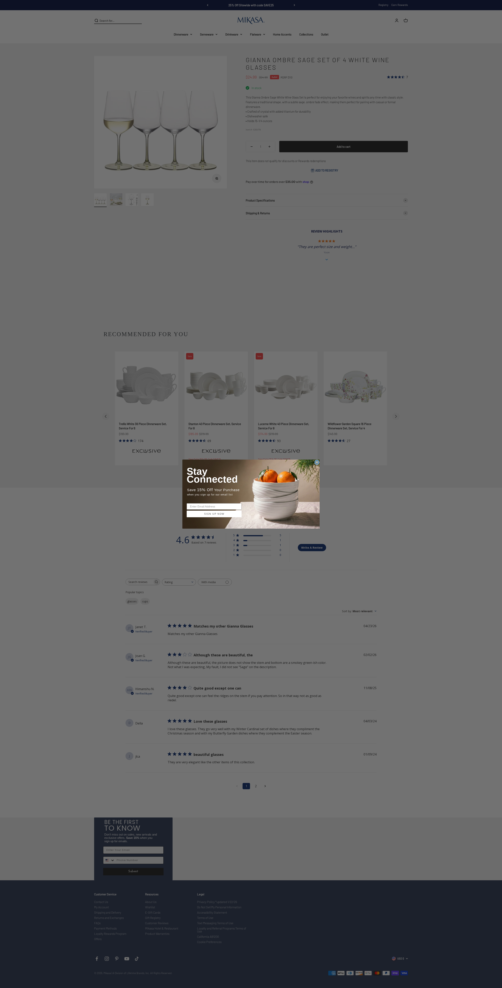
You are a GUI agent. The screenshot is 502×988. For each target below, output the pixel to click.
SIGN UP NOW (214, 514)
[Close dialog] (317, 462)
